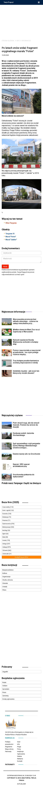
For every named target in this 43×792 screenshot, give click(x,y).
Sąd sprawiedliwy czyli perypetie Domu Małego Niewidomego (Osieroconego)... (26, 445)
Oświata (5, 583)
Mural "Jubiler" (11, 240)
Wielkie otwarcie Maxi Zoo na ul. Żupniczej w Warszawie (26, 331)
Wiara (4, 590)
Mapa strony (9, 749)
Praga (19, 747)
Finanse (5, 520)
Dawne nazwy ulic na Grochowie (26, 454)
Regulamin (8, 747)
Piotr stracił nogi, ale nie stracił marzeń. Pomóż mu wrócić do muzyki (26, 425)
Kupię (4, 682)
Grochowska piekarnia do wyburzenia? (23, 475)
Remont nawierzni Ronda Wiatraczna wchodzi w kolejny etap (25, 342)
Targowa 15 (10, 234)
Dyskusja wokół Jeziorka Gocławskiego (23, 434)
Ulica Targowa (11, 223)
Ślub (3, 537)
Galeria (19, 756)
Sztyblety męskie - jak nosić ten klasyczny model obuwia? (26, 372)
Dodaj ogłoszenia (8, 699)
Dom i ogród (6, 510)
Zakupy (4, 547)
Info (18, 41)
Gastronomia (6, 524)
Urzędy (4, 586)
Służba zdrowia (7, 580)
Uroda (4, 540)
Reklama (20, 759)
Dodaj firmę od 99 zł (21, 557)
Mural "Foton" (11, 237)
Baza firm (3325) (10, 502)
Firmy (19, 749)
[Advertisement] (21, 20)
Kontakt (19, 761)
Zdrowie (5, 550)
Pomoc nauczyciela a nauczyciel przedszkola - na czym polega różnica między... (26, 352)
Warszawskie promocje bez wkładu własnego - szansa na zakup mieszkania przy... (25, 321)
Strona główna (8, 41)
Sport (4, 534)
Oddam (4, 686)
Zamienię (5, 696)
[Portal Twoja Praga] (11, 724)
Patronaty (8, 751)
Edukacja (5, 517)
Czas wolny (6, 507)
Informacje (26, 41)
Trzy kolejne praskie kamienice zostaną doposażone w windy (26, 362)
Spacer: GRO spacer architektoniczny (21, 465)
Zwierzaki (5, 554)
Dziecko (5, 514)
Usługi (4, 544)
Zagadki (5, 672)
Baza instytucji (9, 565)
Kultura (4, 573)
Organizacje (6, 576)
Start (18, 742)
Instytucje (20, 751)
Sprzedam (5, 689)
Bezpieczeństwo (8, 570)
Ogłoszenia (21, 754)
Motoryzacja (6, 527)
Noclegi (5, 530)
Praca (4, 692)
